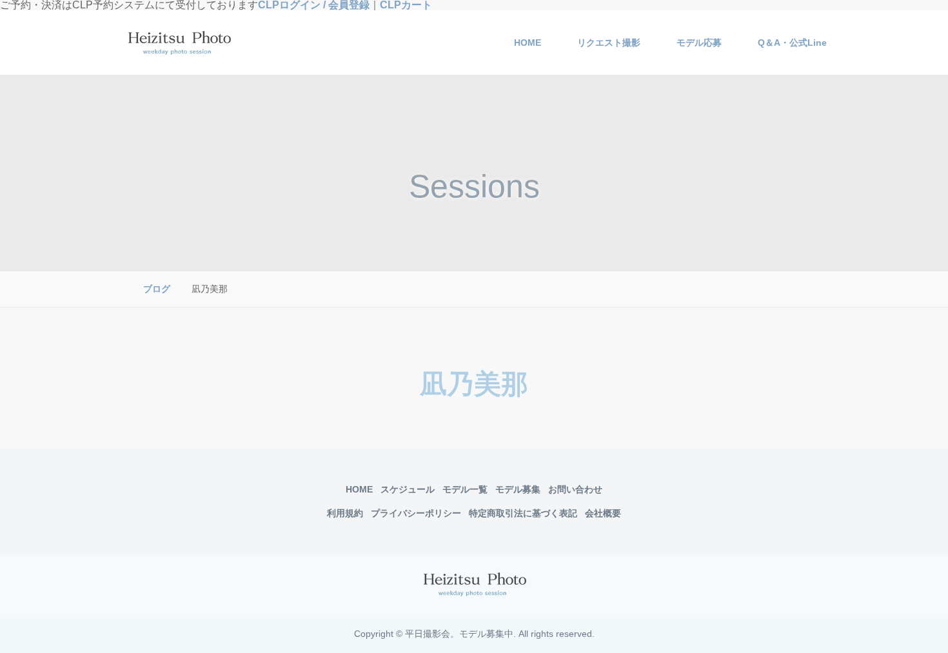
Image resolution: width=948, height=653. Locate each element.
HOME (527, 42)
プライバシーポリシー (416, 513)
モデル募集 (517, 489)
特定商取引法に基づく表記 (523, 513)
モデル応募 (699, 42)
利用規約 (345, 513)
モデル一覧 (465, 489)
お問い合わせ (575, 489)
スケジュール (407, 489)
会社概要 (603, 513)
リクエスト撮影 (608, 42)
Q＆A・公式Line (792, 42)
